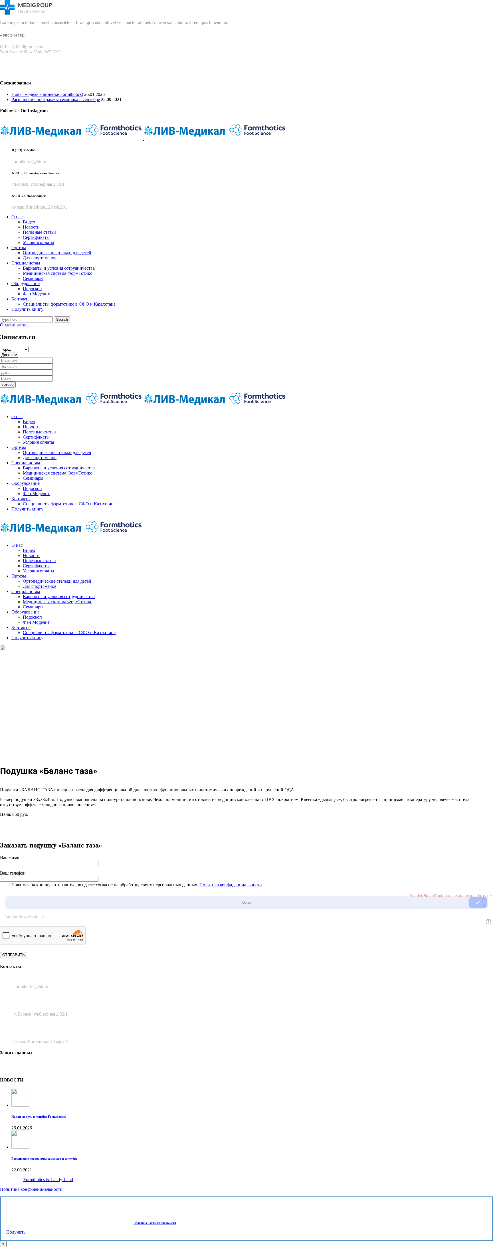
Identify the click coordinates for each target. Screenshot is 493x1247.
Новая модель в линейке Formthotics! (47, 94)
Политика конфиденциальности (230, 884)
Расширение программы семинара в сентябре (55, 99)
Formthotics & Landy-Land (48, 1179)
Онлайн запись (14, 324)
